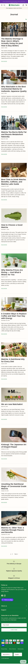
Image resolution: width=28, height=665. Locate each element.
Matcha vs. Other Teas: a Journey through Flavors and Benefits (12, 530)
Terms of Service (12, 649)
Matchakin (7, 658)
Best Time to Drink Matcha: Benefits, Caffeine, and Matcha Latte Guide (13, 181)
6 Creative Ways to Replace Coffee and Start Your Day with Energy (14, 316)
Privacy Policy (4, 649)
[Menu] (1, 5)
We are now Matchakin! (12, 404)
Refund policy (21, 649)
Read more (4, 61)
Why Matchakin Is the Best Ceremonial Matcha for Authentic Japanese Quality (14, 89)
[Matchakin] (14, 5)
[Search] (5, 5)
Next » (16, 554)
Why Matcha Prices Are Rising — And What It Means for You (12, 272)
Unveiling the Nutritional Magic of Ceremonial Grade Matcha (13, 486)
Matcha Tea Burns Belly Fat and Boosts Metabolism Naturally (13, 134)
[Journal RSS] (26, 19)
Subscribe (14, 629)
